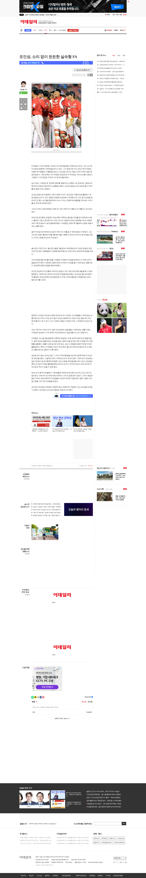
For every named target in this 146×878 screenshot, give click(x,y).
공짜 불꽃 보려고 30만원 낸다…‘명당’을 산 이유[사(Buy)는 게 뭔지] (107, 800)
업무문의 (47, 875)
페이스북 (21, 100)
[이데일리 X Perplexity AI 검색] (56, 63)
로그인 (125, 14)
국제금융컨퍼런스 (107, 842)
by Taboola (26, 479)
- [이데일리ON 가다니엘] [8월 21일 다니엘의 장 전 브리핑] (72, 843)
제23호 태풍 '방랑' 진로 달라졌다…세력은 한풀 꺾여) (47, 504)
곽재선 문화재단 (119, 842)
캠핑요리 (96, 842)
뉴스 (113, 55)
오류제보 (100, 875)
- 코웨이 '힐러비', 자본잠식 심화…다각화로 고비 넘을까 (35, 837)
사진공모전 (120, 838)
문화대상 (96, 838)
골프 (55, 30)
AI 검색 (28, 30)
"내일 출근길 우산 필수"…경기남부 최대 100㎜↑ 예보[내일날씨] (106, 804)
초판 (120, 14)
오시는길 (39, 875)
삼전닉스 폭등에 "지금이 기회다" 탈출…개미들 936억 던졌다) (49, 507)
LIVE (21, 14)
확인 (124, 823)
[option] (57, 15)
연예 (124, 55)
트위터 (25, 100)
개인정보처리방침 (118, 875)
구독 (113, 14)
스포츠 (40, 30)
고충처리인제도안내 (80, 875)
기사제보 (108, 875)
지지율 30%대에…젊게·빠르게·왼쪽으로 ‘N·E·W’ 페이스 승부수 (106, 807)
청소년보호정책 (66, 875)
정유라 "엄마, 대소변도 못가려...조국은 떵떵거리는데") (47, 509)
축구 (50, 30)
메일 (21, 104)
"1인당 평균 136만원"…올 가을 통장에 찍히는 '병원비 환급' (104, 794)
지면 (117, 14)
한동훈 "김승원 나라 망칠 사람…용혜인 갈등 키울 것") (47, 515)
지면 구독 (90, 465)
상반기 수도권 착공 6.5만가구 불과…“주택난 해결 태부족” (104, 797)
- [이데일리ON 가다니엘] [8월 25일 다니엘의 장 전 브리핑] (72, 837)
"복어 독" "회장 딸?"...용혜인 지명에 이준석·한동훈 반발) (48, 512)
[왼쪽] (55, 525)
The (123, 30)
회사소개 (23, 875)
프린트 (25, 104)
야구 (45, 30)
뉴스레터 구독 (82, 465)
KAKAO (21, 108)
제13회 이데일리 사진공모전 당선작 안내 (40, 823)
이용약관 (55, 875)
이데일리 (38, 22)
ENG (108, 14)
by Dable (27, 553)
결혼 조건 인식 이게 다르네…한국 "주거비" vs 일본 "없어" (104, 791)
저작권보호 (92, 875)
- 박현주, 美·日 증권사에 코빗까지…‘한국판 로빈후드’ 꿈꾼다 (36, 840)
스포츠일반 (62, 30)
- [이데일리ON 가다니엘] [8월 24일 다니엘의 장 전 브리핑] (72, 840)
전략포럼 (104, 838)
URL (25, 108)
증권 (118, 55)
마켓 (116, 30)
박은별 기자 (23, 89)
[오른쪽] (57, 525)
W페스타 (112, 838)
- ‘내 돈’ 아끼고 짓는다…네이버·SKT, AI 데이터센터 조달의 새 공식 (36, 843)
